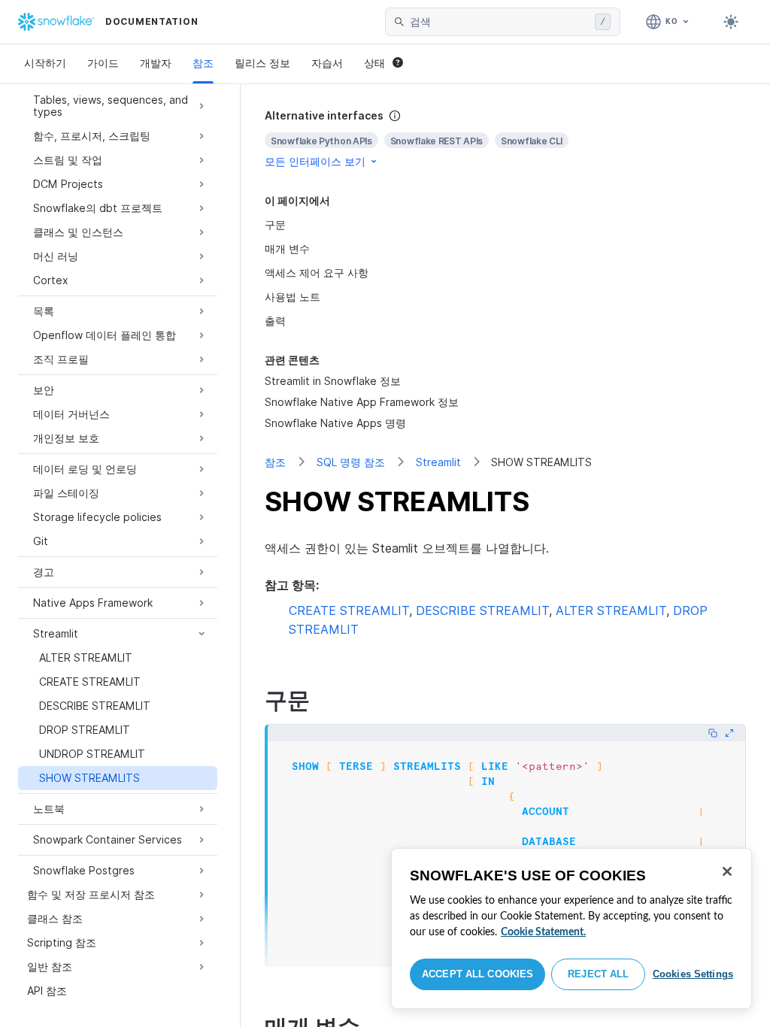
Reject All (598, 974)
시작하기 (45, 62)
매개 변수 (287, 248)
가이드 (103, 62)
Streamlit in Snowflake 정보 (333, 380)
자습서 (327, 62)
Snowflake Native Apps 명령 (335, 423)
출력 (275, 320)
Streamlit (438, 462)
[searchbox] (499, 21)
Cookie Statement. (543, 932)
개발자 (155, 62)
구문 (275, 224)
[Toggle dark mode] (731, 22)
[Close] (727, 871)
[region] (571, 928)
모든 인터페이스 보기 (315, 161)
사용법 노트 (292, 296)
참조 (203, 62)
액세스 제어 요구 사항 (316, 272)
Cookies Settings (693, 974)
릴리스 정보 (262, 62)
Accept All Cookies (477, 974)
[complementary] (505, 138)
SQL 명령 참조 (351, 462)
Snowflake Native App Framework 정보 (362, 401)
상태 (374, 62)
